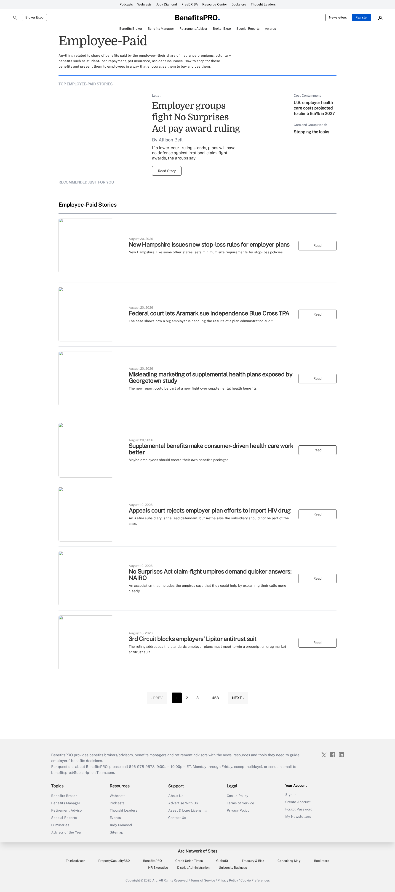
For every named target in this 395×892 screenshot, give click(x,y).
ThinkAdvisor (75, 861)
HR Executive (158, 867)
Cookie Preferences (255, 880)
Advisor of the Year (66, 832)
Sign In (290, 794)
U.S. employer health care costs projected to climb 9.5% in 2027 (314, 108)
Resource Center (214, 4)
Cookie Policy (237, 796)
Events (115, 818)
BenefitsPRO (152, 861)
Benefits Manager (65, 803)
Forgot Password (298, 809)
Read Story (167, 171)
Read (317, 245)
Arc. (155, 880)
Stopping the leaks (311, 131)
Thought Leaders (263, 4)
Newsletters (338, 17)
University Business (233, 867)
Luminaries (60, 825)
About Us (175, 796)
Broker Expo (34, 17)
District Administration (193, 867)
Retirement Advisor (67, 810)
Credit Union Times (189, 861)
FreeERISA (189, 4)
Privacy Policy (238, 810)
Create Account (298, 802)
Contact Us (177, 818)
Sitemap (116, 832)
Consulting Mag (289, 861)
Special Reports (64, 818)
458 (215, 698)
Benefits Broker (64, 796)
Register (361, 17)
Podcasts (126, 4)
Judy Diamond (166, 4)
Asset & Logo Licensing (187, 810)
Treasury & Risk (253, 861)
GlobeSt (222, 861)
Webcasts (144, 4)
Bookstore (239, 4)
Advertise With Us (183, 803)
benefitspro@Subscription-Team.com (82, 772)
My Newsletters (298, 816)
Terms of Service (240, 803)
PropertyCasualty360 (114, 861)
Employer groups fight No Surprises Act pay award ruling (196, 117)
